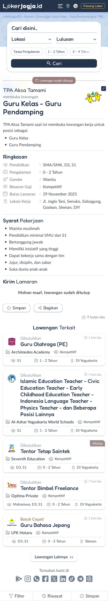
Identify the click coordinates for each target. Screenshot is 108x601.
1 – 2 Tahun (56, 51)
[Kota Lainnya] (68, 6)
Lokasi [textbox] (18, 39)
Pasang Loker (93, 6)
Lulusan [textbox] (65, 39)
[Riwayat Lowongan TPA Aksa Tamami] (93, 106)
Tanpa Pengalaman (27, 51)
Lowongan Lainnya (51, 557)
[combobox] (31, 39)
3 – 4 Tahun (81, 51)
